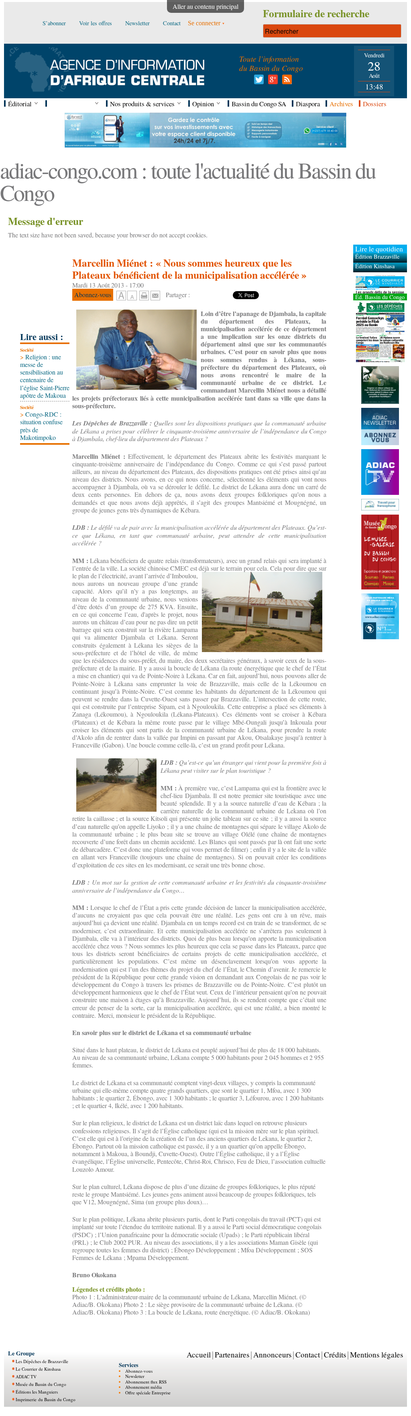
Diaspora (308, 103)
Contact (307, 1354)
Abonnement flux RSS (146, 1382)
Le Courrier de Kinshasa (38, 1369)
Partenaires (232, 1354)
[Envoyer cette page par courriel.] (155, 294)
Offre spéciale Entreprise (148, 1393)
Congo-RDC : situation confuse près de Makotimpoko (41, 426)
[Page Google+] (271, 81)
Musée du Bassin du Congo (41, 1384)
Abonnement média (143, 1387)
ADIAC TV (26, 1376)
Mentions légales (376, 1354)
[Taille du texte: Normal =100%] (132, 296)
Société (27, 349)
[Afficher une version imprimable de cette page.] (144, 294)
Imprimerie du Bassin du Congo (45, 1399)
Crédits (335, 1354)
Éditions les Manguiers (37, 1392)
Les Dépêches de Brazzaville (42, 1361)
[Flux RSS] (285, 81)
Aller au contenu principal (205, 6)
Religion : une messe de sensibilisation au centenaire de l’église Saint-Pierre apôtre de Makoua (44, 375)
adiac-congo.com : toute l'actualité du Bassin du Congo (187, 181)
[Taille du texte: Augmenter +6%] (121, 296)
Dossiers (375, 103)
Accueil (199, 1354)
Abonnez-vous (139, 1371)
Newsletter (134, 1376)
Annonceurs (272, 1354)
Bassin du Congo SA (259, 103)
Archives (341, 103)
